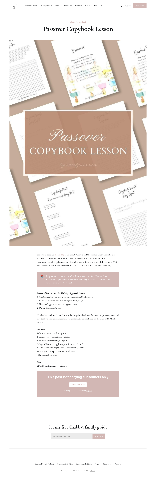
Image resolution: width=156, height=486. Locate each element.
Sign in (128, 5)
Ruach (87, 5)
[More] (101, 5)
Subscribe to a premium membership (61, 279)
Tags (97, 463)
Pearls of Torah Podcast (44, 463)
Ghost (92, 470)
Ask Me (118, 463)
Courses (78, 5)
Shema (57, 5)
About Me (107, 463)
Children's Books (30, 5)
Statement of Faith (65, 463)
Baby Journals (46, 5)
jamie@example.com (78, 436)
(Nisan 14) (59, 254)
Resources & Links (84, 463)
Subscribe (139, 5)
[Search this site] (120, 5)
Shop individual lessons (55, 276)
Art (95, 5)
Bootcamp (68, 5)
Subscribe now (78, 384)
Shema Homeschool (78, 22)
